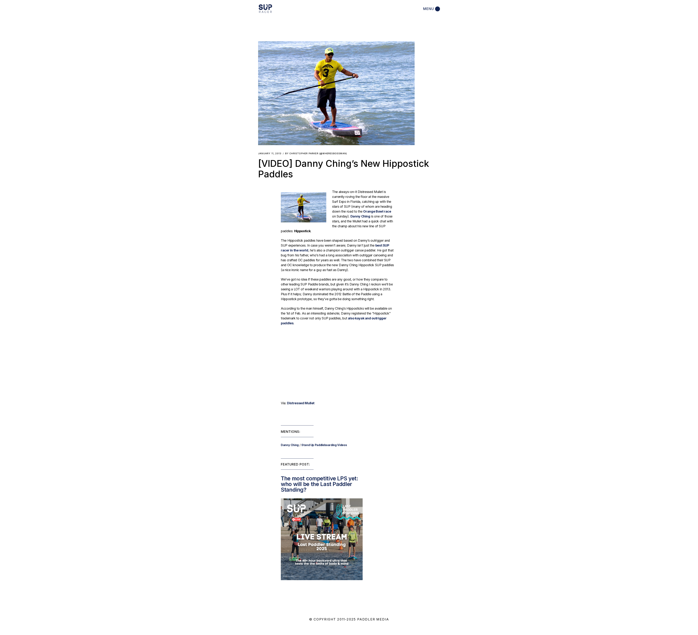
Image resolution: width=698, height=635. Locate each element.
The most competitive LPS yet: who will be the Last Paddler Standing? (319, 484)
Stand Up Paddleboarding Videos (324, 445)
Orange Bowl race (377, 211)
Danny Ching (290, 445)
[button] (336, 93)
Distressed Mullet (300, 403)
